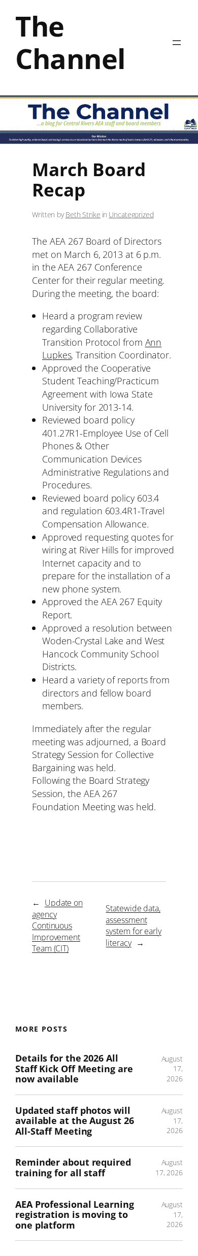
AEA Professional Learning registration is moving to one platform (74, 1215)
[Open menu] (177, 43)
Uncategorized (131, 214)
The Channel (70, 42)
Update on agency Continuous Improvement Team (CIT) (57, 925)
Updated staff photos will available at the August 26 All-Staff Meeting (74, 1121)
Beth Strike (83, 214)
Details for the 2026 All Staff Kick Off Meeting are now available (74, 1068)
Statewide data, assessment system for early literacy (133, 925)
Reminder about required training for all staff (73, 1167)
